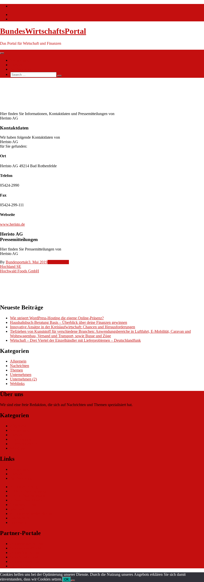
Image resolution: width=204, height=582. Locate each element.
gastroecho (18, 509)
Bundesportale (17, 262)
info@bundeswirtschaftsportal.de (36, 6)
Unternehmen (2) (23, 379)
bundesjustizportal (24, 557)
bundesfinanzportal (25, 552)
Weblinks (17, 383)
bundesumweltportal (26, 548)
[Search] (59, 76)
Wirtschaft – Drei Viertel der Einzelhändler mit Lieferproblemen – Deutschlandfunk (75, 340)
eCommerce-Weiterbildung (31, 513)
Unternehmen (58, 262)
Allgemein (18, 361)
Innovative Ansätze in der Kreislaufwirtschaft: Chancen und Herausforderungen (72, 327)
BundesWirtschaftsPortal (43, 31)
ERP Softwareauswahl (27, 496)
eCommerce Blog (24, 487)
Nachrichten (19, 60)
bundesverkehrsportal (27, 543)
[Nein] (73, 580)
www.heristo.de (12, 224)
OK (66, 579)
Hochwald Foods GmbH (19, 271)
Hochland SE (10, 266)
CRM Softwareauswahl (28, 491)
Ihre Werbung (21, 69)
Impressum (18, 522)
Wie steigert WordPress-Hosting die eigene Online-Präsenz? (57, 318)
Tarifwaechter (21, 566)
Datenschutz (19, 518)
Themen (16, 65)
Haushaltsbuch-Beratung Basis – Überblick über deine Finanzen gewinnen (68, 322)
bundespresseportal (25, 561)
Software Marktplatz (26, 500)
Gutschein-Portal (23, 504)
